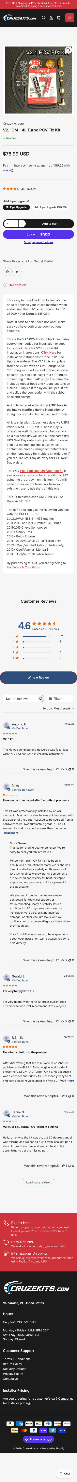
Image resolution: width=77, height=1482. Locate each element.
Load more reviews (38, 1182)
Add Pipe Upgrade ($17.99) (50, 207)
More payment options (38, 242)
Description (17, 285)
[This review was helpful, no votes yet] (62, 769)
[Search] (43, 17)
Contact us (65, 1398)
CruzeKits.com (13, 123)
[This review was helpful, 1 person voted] (63, 1096)
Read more (11, 832)
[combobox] (58, 708)
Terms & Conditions (17, 1359)
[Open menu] (69, 17)
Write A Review (39, 677)
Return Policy (12, 1364)
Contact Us (11, 1379)
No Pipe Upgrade (16, 207)
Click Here (22, 348)
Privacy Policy (13, 1374)
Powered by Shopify (53, 1448)
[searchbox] (20, 698)
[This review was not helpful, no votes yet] (69, 769)
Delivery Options (14, 1369)
